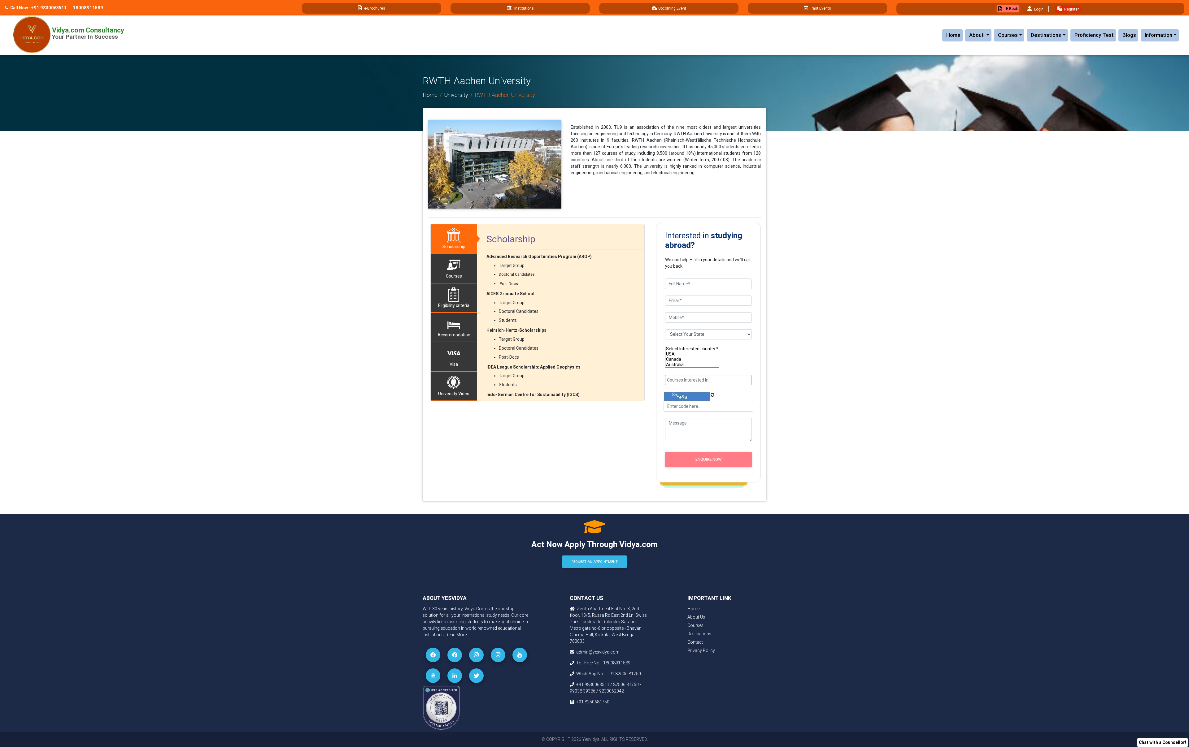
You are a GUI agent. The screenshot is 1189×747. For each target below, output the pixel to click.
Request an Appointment (595, 561)
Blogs (1129, 35)
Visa (454, 364)
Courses (1008, 35)
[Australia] (692, 364)
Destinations (1046, 35)
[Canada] (692, 359)
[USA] (692, 354)
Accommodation (454, 334)
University (456, 94)
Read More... (457, 634)
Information (1158, 35)
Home (953, 35)
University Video (453, 393)
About (980, 34)
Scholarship (453, 246)
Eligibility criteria (453, 305)
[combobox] (708, 380)
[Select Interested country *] (692, 349)
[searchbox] (709, 380)
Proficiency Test (1094, 35)
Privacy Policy (701, 650)
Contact (695, 642)
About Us (696, 617)
